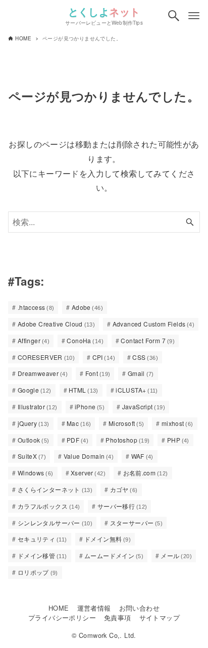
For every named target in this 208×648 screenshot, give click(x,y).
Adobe (87, 307)
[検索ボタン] (174, 16)
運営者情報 (94, 608)
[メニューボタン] (194, 16)
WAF (142, 456)
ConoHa (85, 340)
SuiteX (32, 456)
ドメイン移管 (42, 555)
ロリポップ (38, 572)
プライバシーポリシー (62, 617)
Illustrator (38, 406)
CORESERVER (46, 357)
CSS (145, 357)
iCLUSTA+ (137, 390)
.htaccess (36, 307)
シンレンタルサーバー (55, 522)
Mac (79, 423)
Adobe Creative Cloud (56, 323)
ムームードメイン (113, 555)
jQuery (33, 423)
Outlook (33, 440)
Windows (36, 472)
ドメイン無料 (107, 538)
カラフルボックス (49, 506)
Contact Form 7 (148, 340)
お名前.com (145, 472)
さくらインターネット (55, 489)
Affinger (33, 340)
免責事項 (117, 617)
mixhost (177, 423)
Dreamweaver (43, 373)
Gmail (141, 373)
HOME (58, 608)
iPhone (90, 406)
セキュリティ (42, 538)
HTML (83, 390)
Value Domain (89, 456)
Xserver (88, 472)
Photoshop (127, 440)
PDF (77, 440)
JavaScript (143, 406)
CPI (104, 357)
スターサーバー (136, 522)
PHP (178, 440)
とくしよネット (104, 11)
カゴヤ (124, 489)
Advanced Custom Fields (154, 323)
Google (34, 390)
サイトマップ (159, 617)
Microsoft (126, 423)
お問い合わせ (139, 608)
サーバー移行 (122, 506)
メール (176, 555)
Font (98, 373)
